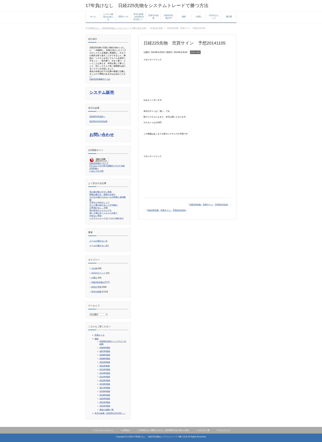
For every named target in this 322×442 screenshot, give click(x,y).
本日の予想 (195, 52)
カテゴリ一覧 (204, 430)
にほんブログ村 (96, 171)
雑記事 (229, 16)
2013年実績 (104, 373)
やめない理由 (95, 216)
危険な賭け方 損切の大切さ (102, 194)
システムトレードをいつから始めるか (106, 218)
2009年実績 (104, 359)
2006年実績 (104, 348)
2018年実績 (104, 391)
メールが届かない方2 (99, 246)
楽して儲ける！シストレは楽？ (103, 213)
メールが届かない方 (98, 241)
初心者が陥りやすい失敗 (100, 192)
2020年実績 (104, 399)
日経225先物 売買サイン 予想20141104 (166, 210)
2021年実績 (104, 402)
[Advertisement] (162, 79)
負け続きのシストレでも (100, 210)
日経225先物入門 (168, 16)
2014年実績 (104, 377)
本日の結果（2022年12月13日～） (138, 16)
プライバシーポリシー (104, 430)
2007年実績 (104, 351)
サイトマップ (224, 430)
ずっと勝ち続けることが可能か (103, 205)
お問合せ (126, 430)
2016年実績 (104, 384)
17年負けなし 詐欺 (98, 208)
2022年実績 (104, 406)
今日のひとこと (214, 16)
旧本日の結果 (153, 16)
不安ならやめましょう (99, 202)
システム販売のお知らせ (108, 16)
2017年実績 (104, 388)
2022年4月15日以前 (98, 121)
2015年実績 (104, 380)
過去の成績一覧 (106, 410)
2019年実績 (104, 395)
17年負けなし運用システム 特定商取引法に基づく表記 (164, 430)
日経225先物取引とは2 (99, 79)
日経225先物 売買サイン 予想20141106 (208, 205)
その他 (94, 268)
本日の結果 (96, 292)
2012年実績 (104, 369)
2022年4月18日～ (97, 116)
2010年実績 (104, 362)
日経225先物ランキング (98, 163)
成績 (184, 16)
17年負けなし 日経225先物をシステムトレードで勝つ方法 (147, 5)
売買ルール (123, 16)
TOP (117, 28)
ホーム (93, 16)
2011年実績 (104, 366)
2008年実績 (104, 355)
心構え (199, 16)
